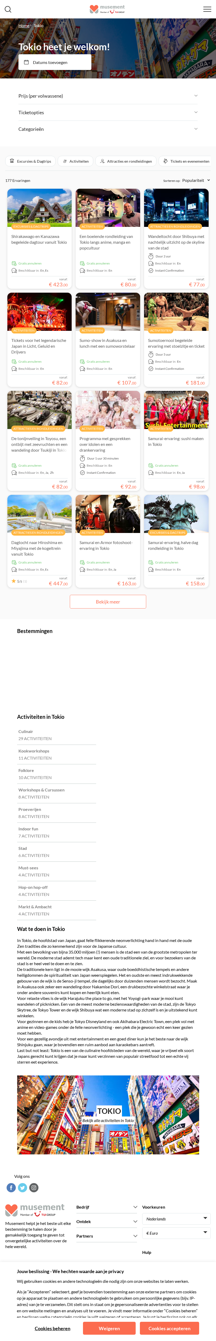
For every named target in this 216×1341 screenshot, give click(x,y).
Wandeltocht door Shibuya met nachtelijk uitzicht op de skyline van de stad (176, 242)
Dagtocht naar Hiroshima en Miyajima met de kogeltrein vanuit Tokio (36, 548)
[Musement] (107, 9)
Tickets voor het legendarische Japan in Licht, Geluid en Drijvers (38, 346)
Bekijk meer (108, 602)
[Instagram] (33, 1188)
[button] (30, 161)
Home (24, 25)
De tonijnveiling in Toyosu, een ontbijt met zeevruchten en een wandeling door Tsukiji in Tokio (39, 444)
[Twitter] (22, 1188)
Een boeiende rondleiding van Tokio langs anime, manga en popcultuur (106, 242)
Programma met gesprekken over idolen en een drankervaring (105, 444)
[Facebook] (10, 1188)
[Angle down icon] (130, 95)
